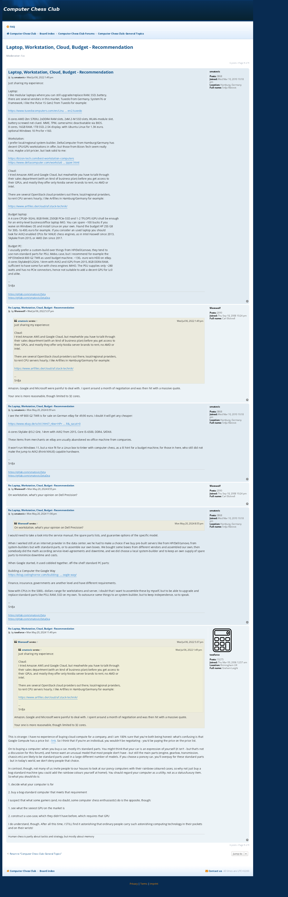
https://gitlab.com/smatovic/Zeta (27, 294)
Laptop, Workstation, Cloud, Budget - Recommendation (69, 47)
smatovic (23, 321)
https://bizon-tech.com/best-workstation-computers (41, 158)
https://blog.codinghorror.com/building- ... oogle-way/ (42, 575)
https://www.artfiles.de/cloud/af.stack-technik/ (37, 206)
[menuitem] (10, 27)
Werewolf (23, 523)
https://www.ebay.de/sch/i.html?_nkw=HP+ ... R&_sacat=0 (44, 424)
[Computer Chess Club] (31, 10)
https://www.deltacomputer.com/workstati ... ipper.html (43, 162)
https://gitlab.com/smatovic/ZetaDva (29, 297)
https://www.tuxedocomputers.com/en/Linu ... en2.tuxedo (45, 111)
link (53, 740)
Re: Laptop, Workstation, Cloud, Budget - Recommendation (41, 307)
